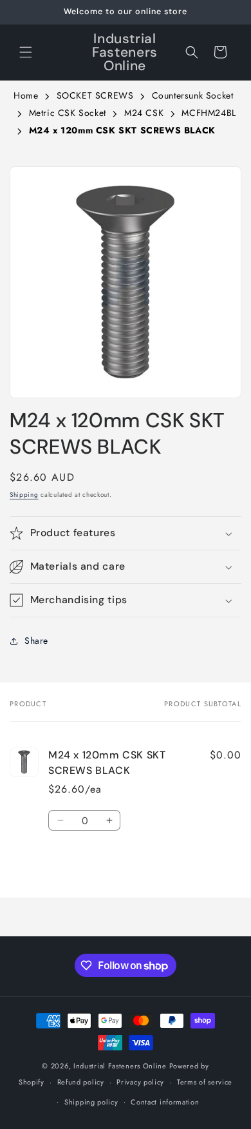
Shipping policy (91, 1102)
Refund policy (80, 1082)
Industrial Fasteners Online (120, 1066)
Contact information (165, 1102)
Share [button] (36, 640)
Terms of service (204, 1082)
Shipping (24, 494)
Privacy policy (140, 1082)
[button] (26, 52)
